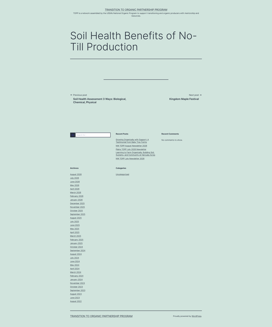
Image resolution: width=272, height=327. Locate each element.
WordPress (196, 316)
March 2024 (75, 272)
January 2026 (76, 200)
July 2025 (74, 221)
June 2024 (75, 261)
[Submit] (72, 135)
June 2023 (75, 298)
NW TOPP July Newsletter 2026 (130, 158)
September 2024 (77, 250)
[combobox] (90, 135)
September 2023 (77, 290)
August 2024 (76, 254)
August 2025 (76, 218)
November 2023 (77, 283)
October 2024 (76, 247)
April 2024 (74, 269)
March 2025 (75, 236)
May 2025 (74, 229)
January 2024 (76, 279)
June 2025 (75, 225)
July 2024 (74, 258)
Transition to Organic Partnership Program (136, 9)
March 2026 (75, 192)
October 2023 (76, 287)
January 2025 (76, 243)
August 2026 (76, 174)
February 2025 (76, 240)
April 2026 (74, 189)
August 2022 (76, 301)
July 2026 (74, 178)
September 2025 (77, 214)
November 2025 (77, 207)
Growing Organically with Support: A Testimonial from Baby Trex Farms (132, 140)
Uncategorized (122, 174)
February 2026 (76, 196)
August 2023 (76, 294)
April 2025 (74, 232)
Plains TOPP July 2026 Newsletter (131, 149)
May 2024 (74, 265)
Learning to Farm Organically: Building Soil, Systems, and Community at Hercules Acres (135, 153)
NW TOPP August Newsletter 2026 (131, 146)
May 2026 (74, 185)
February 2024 (76, 276)
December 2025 (77, 203)
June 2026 (75, 182)
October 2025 (76, 211)
